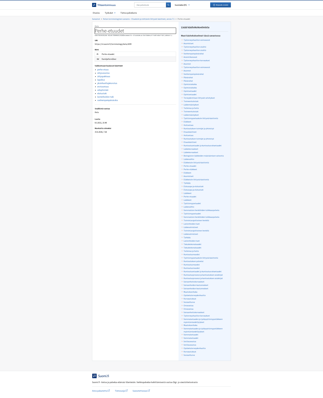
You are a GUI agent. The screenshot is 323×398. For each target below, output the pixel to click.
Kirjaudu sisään (222, 5)
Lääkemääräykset (191, 104)
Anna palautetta (101, 390)
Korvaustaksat (190, 298)
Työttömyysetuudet (192, 203)
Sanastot (96, 19)
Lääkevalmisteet (191, 227)
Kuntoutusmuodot (192, 254)
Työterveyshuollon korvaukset (197, 60)
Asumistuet (189, 43)
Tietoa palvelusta (128, 12)
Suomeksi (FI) (181, 5)
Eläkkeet (187, 121)
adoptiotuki (102, 90)
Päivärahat (188, 77)
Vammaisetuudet (191, 334)
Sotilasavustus (190, 341)
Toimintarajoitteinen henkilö (196, 220)
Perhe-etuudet (190, 166)
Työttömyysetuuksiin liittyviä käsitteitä (201, 118)
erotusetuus (103, 86)
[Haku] (168, 4)
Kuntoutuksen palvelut (194, 261)
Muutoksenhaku (190, 292)
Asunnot (187, 64)
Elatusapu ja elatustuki (193, 186)
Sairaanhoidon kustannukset (196, 285)
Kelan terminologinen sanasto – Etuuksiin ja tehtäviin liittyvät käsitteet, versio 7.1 (138, 19)
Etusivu (96, 12)
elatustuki (102, 93)
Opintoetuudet (190, 91)
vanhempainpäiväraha (107, 100)
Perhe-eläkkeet (190, 169)
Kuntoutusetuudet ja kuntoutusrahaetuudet (203, 145)
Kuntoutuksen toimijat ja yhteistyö (199, 128)
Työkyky (187, 183)
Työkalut (109, 12)
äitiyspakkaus (103, 76)
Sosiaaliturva (189, 302)
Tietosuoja (121, 390)
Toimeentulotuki (191, 101)
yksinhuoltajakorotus (107, 83)
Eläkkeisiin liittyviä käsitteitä (196, 162)
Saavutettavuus (141, 390)
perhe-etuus (103, 69)
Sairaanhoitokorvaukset (194, 281)
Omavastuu (188, 305)
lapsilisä (101, 79)
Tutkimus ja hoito (191, 108)
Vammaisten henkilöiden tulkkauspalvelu (201, 210)
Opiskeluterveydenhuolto (195, 295)
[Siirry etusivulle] (112, 5)
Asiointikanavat (190, 57)
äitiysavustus (103, 72)
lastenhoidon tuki (105, 96)
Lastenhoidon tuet (192, 224)
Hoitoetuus (188, 125)
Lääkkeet (188, 193)
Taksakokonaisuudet (192, 244)
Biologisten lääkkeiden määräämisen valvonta (204, 155)
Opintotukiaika (190, 84)
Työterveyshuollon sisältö (195, 47)
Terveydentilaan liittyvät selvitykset (199, 98)
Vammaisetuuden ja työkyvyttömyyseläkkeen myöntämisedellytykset (203, 320)
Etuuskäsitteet (190, 132)
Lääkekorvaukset (191, 149)
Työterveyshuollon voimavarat (197, 40)
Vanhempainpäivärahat (194, 53)
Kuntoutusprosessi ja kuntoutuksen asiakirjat (203, 275)
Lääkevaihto (189, 159)
